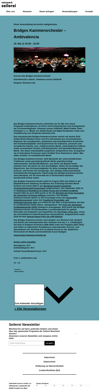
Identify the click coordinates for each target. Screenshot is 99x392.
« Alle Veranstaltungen (30, 308)
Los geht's (49, 343)
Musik (16, 271)
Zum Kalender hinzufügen (29, 303)
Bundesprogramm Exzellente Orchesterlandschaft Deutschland (42, 187)
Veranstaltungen (69, 11)
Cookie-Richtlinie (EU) (49, 370)
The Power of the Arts (67, 212)
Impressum (49, 357)
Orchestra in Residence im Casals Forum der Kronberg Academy (47, 190)
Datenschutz (49, 362)
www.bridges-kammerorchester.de (30, 235)
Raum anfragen (46, 11)
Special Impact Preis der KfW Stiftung (44, 216)
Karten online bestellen (25, 242)
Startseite (20, 271)
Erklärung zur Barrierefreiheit (49, 366)
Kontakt (89, 11)
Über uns (10, 11)
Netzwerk (27, 11)
